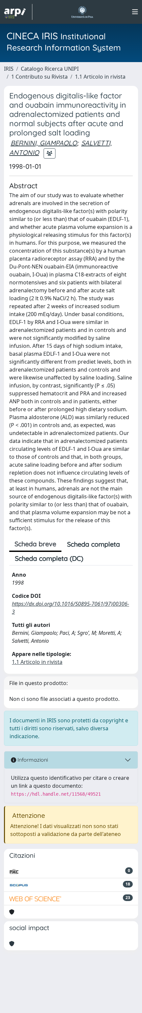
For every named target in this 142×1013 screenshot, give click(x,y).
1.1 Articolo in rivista (100, 76)
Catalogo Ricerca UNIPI (50, 68)
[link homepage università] (82, 12)
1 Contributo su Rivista (39, 76)
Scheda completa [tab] (93, 544)
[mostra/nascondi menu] (135, 12)
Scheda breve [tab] (35, 544)
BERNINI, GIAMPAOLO (44, 143)
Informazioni (32, 759)
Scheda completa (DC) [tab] (49, 558)
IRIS (9, 68)
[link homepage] (18, 12)
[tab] (94, 558)
